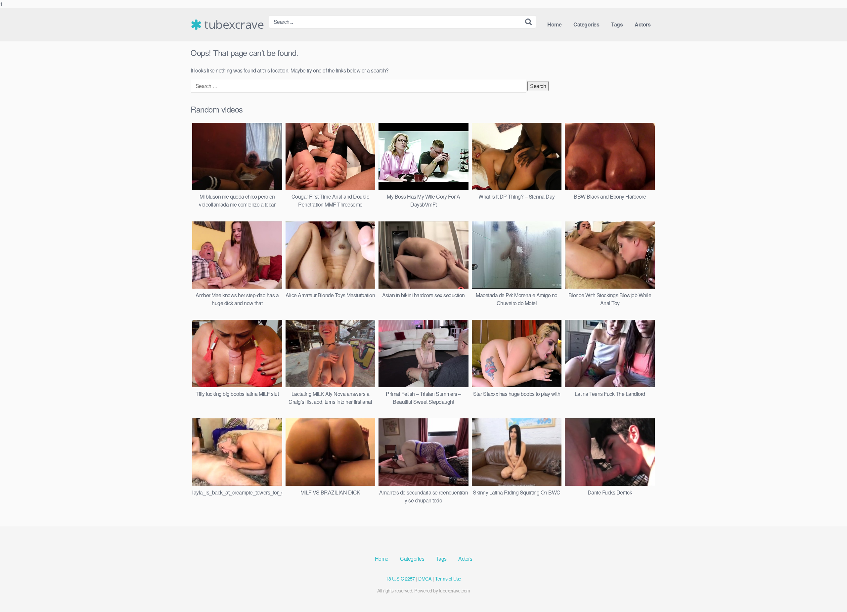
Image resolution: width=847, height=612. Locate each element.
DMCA (424, 578)
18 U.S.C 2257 (400, 578)
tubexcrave (232, 24)
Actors (642, 24)
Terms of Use (448, 578)
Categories (586, 24)
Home (554, 24)
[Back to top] (829, 593)
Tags (617, 24)
